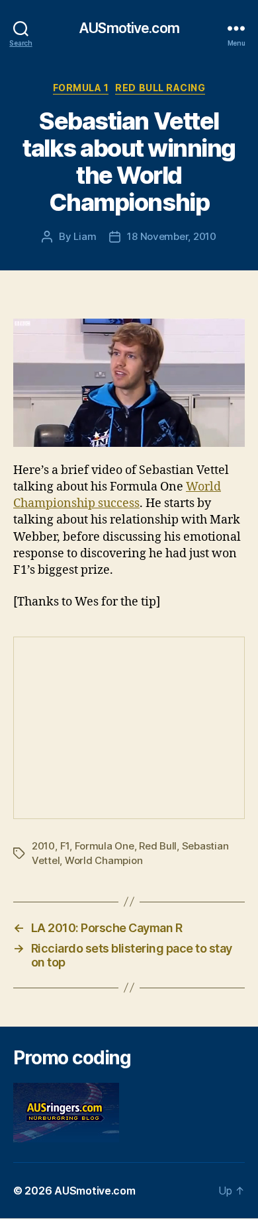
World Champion (103, 860)
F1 (65, 846)
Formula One (104, 846)
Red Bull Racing (160, 87)
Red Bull (158, 846)
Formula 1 (81, 87)
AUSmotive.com (129, 28)
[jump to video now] (129, 383)
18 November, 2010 (171, 236)
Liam (84, 236)
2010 (43, 846)
